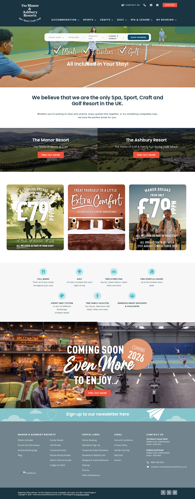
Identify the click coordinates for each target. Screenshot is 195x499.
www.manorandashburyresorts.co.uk (47, 494)
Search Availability (138, 37)
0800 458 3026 (157, 462)
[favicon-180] (30, 2)
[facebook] (163, 492)
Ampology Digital (82, 494)
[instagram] (175, 492)
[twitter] (169, 492)
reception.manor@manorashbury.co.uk (169, 466)
